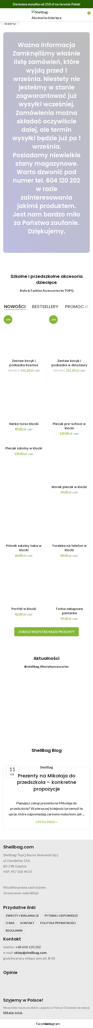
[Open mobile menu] (5, 14)
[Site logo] (46, 14)
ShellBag (46, 767)
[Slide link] (46, 142)
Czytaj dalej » (46, 822)
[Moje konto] (79, 14)
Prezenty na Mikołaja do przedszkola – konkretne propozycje (46, 782)
